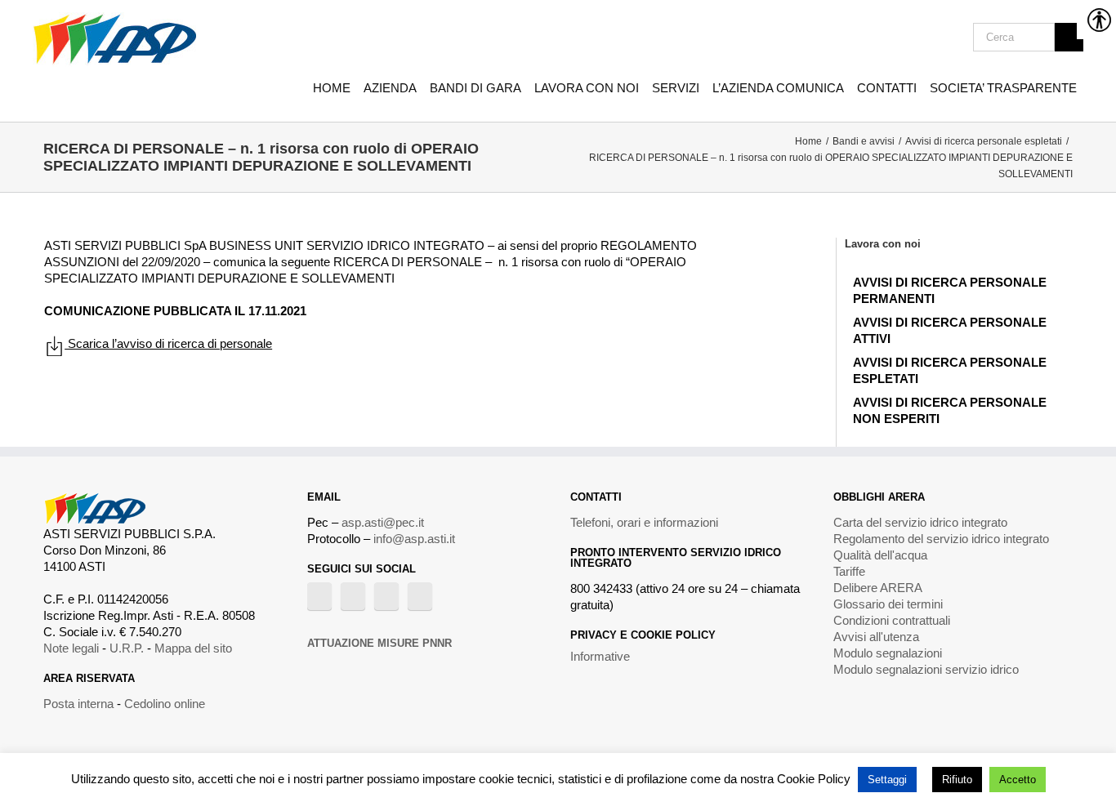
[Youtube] (353, 596)
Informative (600, 656)
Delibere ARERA (877, 588)
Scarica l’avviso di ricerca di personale (168, 343)
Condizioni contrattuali (891, 620)
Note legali (71, 648)
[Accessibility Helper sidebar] (1096, 19)
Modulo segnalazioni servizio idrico (926, 669)
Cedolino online (164, 704)
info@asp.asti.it (414, 539)
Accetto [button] (1017, 779)
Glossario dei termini (888, 604)
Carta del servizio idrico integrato (920, 522)
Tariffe (849, 571)
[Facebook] (319, 596)
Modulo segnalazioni (887, 653)
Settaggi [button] (887, 779)
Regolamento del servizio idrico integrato (941, 539)
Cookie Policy (813, 779)
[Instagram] (386, 596)
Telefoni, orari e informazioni (644, 522)
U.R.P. (126, 648)
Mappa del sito (193, 648)
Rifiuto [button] (957, 779)
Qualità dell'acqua (880, 555)
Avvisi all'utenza (876, 637)
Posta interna (78, 704)
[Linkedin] (420, 596)
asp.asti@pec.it (382, 522)
